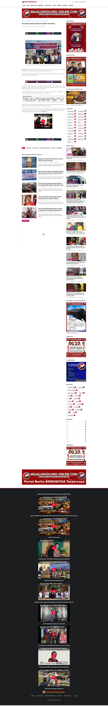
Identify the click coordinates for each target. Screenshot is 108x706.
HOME (23, 5)
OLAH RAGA (81, 133)
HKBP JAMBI (77, 395)
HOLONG (71, 125)
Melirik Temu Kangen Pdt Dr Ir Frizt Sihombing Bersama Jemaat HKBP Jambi (75, 232)
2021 (76, 429)
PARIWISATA (77, 407)
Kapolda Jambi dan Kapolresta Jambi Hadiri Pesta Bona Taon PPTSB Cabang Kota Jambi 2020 (30, 99)
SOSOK (71, 142)
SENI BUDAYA (40, 5)
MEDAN (81, 130)
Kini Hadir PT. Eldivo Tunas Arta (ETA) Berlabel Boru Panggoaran (74, 186)
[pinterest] (30, 151)
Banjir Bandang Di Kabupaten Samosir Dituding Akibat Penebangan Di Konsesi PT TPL (58, 99)
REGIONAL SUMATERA (45, 148)
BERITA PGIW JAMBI (82, 114)
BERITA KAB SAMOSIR (72, 390)
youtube (75, 695)
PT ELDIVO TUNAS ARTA (72, 182)
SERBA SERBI (70, 228)
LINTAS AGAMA (71, 404)
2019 (76, 424)
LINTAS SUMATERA (71, 130)
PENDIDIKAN (70, 409)
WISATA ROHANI (71, 415)
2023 (76, 434)
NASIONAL (71, 5)
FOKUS (54, 5)
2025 (76, 439)
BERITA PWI (81, 393)
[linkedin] (32, 151)
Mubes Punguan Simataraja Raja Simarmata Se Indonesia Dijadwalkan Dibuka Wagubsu (74, 278)
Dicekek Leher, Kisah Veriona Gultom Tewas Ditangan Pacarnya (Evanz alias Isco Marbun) (76, 217)
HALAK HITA (81, 119)
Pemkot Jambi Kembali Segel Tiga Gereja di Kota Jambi (76, 158)
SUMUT (69, 212)
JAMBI (69, 398)
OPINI (71, 136)
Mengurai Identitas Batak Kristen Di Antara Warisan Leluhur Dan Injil (50, 159)
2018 (76, 422)
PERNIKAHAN (79, 409)
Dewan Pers (59, 695)
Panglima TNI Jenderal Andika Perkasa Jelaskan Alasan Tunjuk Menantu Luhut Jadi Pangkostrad (75, 294)
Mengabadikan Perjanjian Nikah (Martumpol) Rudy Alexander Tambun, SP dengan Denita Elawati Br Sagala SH (75, 201)
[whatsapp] (27, 151)
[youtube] (85, 5)
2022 (76, 432)
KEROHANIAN (77, 398)
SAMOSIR (59, 5)
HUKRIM (82, 125)
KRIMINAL (78, 401)
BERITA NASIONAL (72, 387)
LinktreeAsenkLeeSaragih (50, 695)
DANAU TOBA (81, 116)
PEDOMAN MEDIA (82, 1)
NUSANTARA (80, 404)
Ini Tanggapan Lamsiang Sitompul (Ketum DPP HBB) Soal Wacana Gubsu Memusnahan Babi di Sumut (44, 99)
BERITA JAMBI (33, 5)
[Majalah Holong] (29, 2)
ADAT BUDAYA (71, 111)
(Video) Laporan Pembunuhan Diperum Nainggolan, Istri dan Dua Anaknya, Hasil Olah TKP (75, 248)
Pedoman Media (39, 695)
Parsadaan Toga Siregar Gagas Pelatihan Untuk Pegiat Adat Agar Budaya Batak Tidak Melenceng (51, 184)
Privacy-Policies (67, 695)
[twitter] (25, 151)
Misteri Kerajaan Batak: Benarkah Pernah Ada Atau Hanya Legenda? (75, 263)
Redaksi (32, 695)
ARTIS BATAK (82, 111)
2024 (76, 436)
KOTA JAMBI (72, 128)
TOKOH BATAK (70, 168)
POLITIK (74, 412)
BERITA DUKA (81, 387)
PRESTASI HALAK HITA (71, 259)
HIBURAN (71, 122)
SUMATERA (64, 5)
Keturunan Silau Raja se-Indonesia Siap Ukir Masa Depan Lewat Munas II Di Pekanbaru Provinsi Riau (51, 172)
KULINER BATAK (81, 128)
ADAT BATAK (28, 148)
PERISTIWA (82, 136)
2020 (76, 427)
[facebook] (23, 151)
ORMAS (69, 407)
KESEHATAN (70, 401)
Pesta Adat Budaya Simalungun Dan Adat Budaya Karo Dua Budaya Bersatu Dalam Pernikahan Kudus (50, 209)
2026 (76, 441)
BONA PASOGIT (48, 5)
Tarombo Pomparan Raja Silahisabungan (75, 171)
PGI (69, 412)
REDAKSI (76, 1)
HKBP (28, 5)
